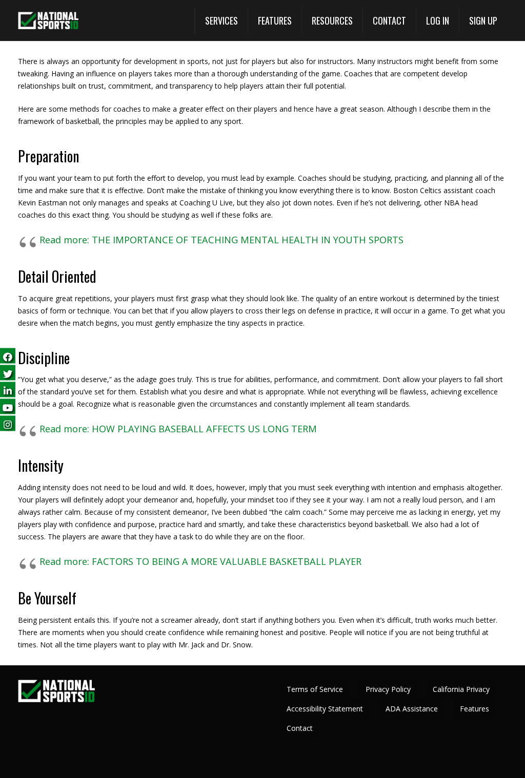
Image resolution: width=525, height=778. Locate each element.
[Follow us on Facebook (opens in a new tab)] (7, 355)
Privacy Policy (388, 689)
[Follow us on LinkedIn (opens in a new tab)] (7, 389)
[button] (221, 20)
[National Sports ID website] (48, 21)
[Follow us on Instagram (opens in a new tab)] (7, 422)
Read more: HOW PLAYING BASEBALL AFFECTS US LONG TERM (178, 429)
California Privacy (461, 689)
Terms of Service (315, 689)
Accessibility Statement (325, 708)
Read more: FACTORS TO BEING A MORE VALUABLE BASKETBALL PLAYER (200, 561)
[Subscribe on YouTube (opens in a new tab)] (7, 405)
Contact (300, 728)
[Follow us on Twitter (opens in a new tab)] (7, 372)
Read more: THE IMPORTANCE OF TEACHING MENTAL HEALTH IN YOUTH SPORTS (221, 240)
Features (474, 708)
